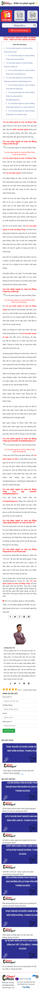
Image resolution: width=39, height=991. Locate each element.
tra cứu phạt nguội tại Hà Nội (18, 605)
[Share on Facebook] (10, 617)
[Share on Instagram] (19, 617)
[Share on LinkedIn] (29, 617)
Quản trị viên (24, 979)
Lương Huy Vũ (9, 648)
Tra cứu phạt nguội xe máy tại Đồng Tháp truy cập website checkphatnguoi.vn (20, 96)
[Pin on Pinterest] (24, 617)
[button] (15, 774)
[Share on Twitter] (15, 617)
